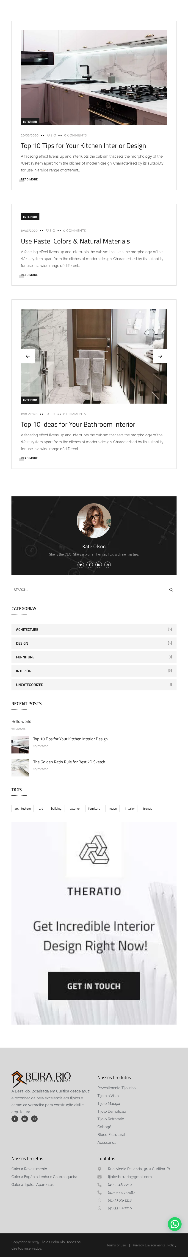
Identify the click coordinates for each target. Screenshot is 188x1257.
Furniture (25, 657)
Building (56, 808)
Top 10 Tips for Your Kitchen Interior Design (83, 145)
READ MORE (29, 179)
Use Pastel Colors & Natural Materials (75, 241)
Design (22, 643)
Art (41, 808)
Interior (30, 121)
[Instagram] (24, 1118)
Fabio (51, 135)
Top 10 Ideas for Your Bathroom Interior (78, 424)
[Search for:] (94, 589)
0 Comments (75, 135)
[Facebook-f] (14, 1118)
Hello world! (21, 721)
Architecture (22, 808)
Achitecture (27, 629)
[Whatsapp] (34, 1118)
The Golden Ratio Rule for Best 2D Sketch (69, 762)
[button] (160, 356)
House (112, 808)
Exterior (75, 808)
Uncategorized (29, 684)
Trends (147, 808)
